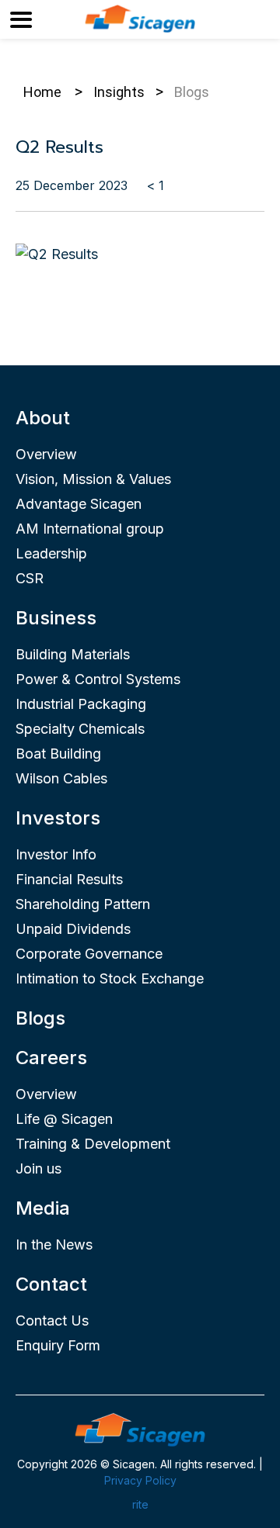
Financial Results (69, 879)
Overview (46, 454)
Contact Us (52, 1320)
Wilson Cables (61, 778)
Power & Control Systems (98, 679)
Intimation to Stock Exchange (110, 978)
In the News (54, 1244)
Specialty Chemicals (80, 729)
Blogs (40, 1018)
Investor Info (56, 854)
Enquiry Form (58, 1345)
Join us (38, 1168)
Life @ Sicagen (64, 1119)
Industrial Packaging (81, 704)
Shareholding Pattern (83, 904)
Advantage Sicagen (79, 504)
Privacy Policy (140, 1480)
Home (42, 92)
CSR (30, 578)
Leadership (51, 553)
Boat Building (58, 753)
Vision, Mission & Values (93, 479)
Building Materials (73, 654)
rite (140, 1504)
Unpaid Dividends (73, 929)
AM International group (90, 528)
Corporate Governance (89, 953)
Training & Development (93, 1144)
